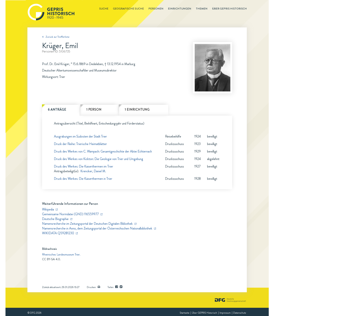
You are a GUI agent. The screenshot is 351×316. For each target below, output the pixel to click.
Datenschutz (239, 313)
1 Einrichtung (137, 109)
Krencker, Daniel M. (93, 171)
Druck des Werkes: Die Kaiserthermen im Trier (83, 166)
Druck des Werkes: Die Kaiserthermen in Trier (83, 178)
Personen (155, 9)
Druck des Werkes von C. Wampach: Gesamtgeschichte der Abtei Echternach (103, 151)
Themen (201, 9)
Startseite (184, 313)
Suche (103, 9)
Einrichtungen (179, 9)
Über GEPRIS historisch (229, 9)
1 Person (93, 109)
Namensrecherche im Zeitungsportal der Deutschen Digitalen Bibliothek (87, 223)
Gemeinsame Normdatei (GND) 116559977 (70, 214)
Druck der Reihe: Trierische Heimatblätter (80, 144)
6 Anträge (57, 109)
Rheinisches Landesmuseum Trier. (61, 254)
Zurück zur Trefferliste (57, 37)
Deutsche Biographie (55, 219)
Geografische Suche (128, 9)
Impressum (225, 313)
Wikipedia (48, 209)
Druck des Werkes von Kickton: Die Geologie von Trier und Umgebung (98, 159)
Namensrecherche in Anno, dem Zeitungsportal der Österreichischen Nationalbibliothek (97, 228)
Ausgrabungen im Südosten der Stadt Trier (80, 136)
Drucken (91, 287)
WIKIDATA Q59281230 (58, 233)
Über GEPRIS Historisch (204, 313)
